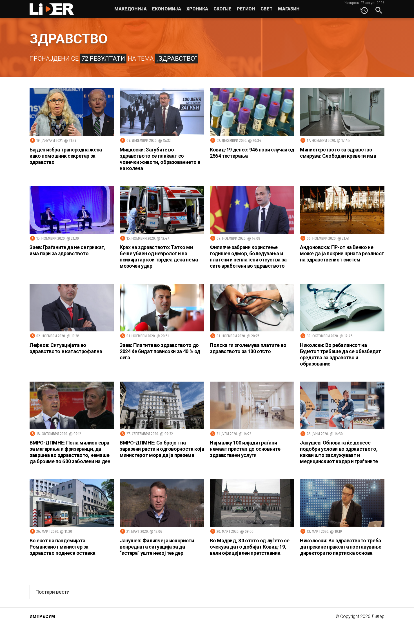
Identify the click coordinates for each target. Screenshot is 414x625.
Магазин (289, 9)
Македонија (130, 9)
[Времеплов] (364, 9)
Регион (246, 9)
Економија (166, 9)
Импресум (42, 616)
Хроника (197, 9)
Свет (267, 9)
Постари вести (52, 592)
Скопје (222, 9)
